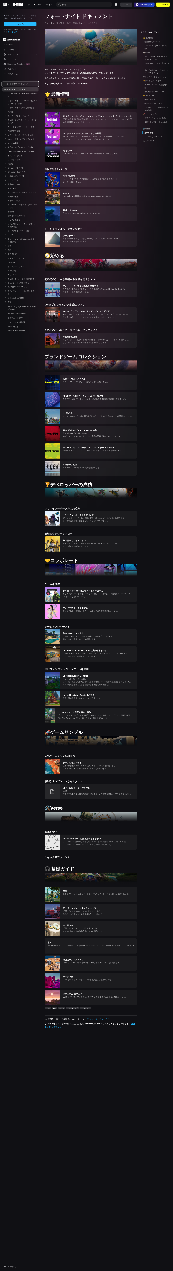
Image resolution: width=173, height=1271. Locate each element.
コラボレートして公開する (18, 283)
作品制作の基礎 (14, 131)
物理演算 (11, 211)
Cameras (11, 262)
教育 (9, 302)
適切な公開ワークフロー (154, 92)
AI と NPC (12, 188)
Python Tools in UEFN (17, 313)
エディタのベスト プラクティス (20, 135)
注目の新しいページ (152, 42)
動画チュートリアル (16, 318)
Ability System (14, 184)
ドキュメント (85, 1008)
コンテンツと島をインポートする (21, 127)
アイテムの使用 (14, 200)
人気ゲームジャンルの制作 (155, 118)
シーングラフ (13, 180)
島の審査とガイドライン (17, 287)
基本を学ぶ (149, 133)
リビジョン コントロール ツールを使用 (157, 108)
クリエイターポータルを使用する (21, 279)
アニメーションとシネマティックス (22, 192)
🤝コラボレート (149, 96)
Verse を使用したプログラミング (21, 139)
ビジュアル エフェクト (17, 266)
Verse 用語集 (13, 327)
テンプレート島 (14, 160)
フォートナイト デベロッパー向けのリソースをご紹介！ (22, 102)
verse (48, 1008)
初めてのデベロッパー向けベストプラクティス (156, 71)
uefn (54, 1008)
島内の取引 (12, 271)
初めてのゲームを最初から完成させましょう (156, 57)
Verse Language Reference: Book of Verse (22, 307)
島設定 (10, 112)
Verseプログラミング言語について (157, 64)
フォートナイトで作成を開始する (21, 107)
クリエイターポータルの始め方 (156, 86)
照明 (9, 246)
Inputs (10, 164)
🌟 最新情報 (148, 38)
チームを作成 (150, 99)
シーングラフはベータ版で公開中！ (156, 47)
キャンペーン (13, 275)
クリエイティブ (72, 1008)
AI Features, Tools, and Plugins (21, 147)
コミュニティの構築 (16, 298)
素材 (9, 250)
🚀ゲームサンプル (150, 114)
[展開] (6, 93)
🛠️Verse (146, 129)
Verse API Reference (16, 331)
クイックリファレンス (153, 137)
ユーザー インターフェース (19, 116)
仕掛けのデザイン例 (16, 176)
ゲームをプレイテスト (153, 103)
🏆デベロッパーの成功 (152, 81)
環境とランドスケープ (16, 216)
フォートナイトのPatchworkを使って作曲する (22, 240)
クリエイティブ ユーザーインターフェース (22, 121)
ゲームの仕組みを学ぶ (16, 172)
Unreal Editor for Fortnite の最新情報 (22, 94)
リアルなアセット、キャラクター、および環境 (22, 225)
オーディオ (12, 235)
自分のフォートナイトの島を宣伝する (22, 292)
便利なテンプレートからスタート (156, 123)
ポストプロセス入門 (16, 258)
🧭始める (146, 52)
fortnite (61, 1008)
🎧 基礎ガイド (149, 141)
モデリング (12, 254)
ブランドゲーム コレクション (155, 77)
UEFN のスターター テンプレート (21, 151)
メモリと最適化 (14, 220)
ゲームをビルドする (16, 168)
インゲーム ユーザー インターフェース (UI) (22, 206)
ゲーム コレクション (16, 156)
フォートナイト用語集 (16, 322)
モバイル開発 (13, 143)
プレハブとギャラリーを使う (19, 231)
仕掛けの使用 (13, 196)
